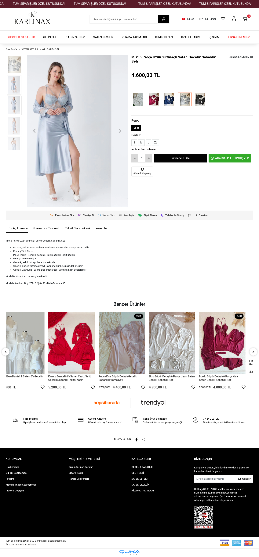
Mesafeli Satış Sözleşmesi (21, 484)
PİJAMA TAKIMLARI (134, 37)
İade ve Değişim (15, 490)
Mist (136, 127)
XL (155, 142)
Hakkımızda (12, 467)
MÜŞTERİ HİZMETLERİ (84, 459)
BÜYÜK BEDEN (164, 37)
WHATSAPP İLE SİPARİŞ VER (232, 158)
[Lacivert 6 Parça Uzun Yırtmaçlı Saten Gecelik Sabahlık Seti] (169, 102)
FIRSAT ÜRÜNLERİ (239, 37)
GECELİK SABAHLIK (22, 37)
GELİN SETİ (50, 37)
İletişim (10, 478)
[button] (245, 19)
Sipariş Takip (76, 472)
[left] (5, 352)
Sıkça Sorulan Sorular (81, 467)
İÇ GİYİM (214, 37)
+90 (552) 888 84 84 (225, 496)
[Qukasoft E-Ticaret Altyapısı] (129, 552)
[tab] (17, 228)
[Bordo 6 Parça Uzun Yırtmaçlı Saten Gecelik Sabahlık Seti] (154, 102)
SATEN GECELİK (103, 37)
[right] (253, 352)
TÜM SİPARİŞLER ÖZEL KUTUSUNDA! (85, 4)
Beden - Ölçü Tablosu (143, 149)
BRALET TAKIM (190, 37)
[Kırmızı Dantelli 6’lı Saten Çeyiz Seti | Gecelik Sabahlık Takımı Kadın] (29, 343)
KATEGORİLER (141, 459)
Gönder (246, 478)
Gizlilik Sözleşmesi (16, 472)
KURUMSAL (14, 459)
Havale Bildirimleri (79, 478)
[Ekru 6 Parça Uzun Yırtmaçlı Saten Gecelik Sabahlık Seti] (138, 102)
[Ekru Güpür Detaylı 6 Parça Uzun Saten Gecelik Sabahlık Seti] (129, 343)
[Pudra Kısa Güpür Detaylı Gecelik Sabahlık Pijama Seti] (79, 343)
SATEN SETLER (75, 37)
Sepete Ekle (182, 158)
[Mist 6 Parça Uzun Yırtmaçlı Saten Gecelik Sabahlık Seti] (185, 102)
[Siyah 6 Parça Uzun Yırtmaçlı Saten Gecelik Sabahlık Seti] (200, 102)
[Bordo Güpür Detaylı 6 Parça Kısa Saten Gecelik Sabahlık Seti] (179, 343)
